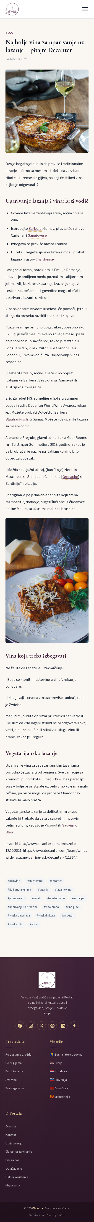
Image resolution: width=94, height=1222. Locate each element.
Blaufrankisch (16, 419)
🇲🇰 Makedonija (60, 1096)
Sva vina (11, 1079)
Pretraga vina (14, 1088)
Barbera (35, 228)
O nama (10, 1126)
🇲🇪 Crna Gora (59, 1088)
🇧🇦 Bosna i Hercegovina (66, 1054)
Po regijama (13, 1063)
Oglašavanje (13, 1168)
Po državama (14, 1071)
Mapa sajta (12, 1185)
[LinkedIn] (63, 1025)
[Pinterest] (52, 1025)
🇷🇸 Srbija (56, 1063)
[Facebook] (20, 1025)
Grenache (70, 476)
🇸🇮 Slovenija (58, 1079)
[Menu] (85, 9)
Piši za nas (12, 1160)
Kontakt (10, 1134)
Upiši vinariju (13, 1143)
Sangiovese (37, 235)
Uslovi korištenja (16, 1177)
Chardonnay (45, 259)
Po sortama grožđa (18, 1054)
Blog (9, 33)
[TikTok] (74, 1025)
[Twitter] (41, 1025)
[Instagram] (30, 1025)
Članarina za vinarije (18, 1151)
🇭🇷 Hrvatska (58, 1071)
